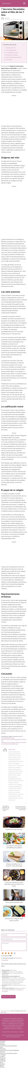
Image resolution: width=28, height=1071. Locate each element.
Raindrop (7, 744)
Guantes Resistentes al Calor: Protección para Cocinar (20, 808)
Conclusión (9, 59)
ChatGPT (7, 738)
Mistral (21, 739)
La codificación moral (12, 52)
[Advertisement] (14, 110)
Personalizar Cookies (15, 1036)
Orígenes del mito (11, 47)
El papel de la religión (12, 55)
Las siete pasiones (11, 50)
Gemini (4, 739)
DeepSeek (17, 739)
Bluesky (16, 744)
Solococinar (6, 3)
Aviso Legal (4, 1035)
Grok (7, 739)
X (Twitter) (3, 741)
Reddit (12, 744)
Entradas (21, 1032)
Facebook (13, 742)
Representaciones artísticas (13, 57)
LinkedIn (8, 742)
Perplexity (11, 739)
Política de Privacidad (13, 1035)
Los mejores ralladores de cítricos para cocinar (5, 808)
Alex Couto (7, 18)
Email (3, 744)
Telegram (18, 742)
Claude (3, 738)
